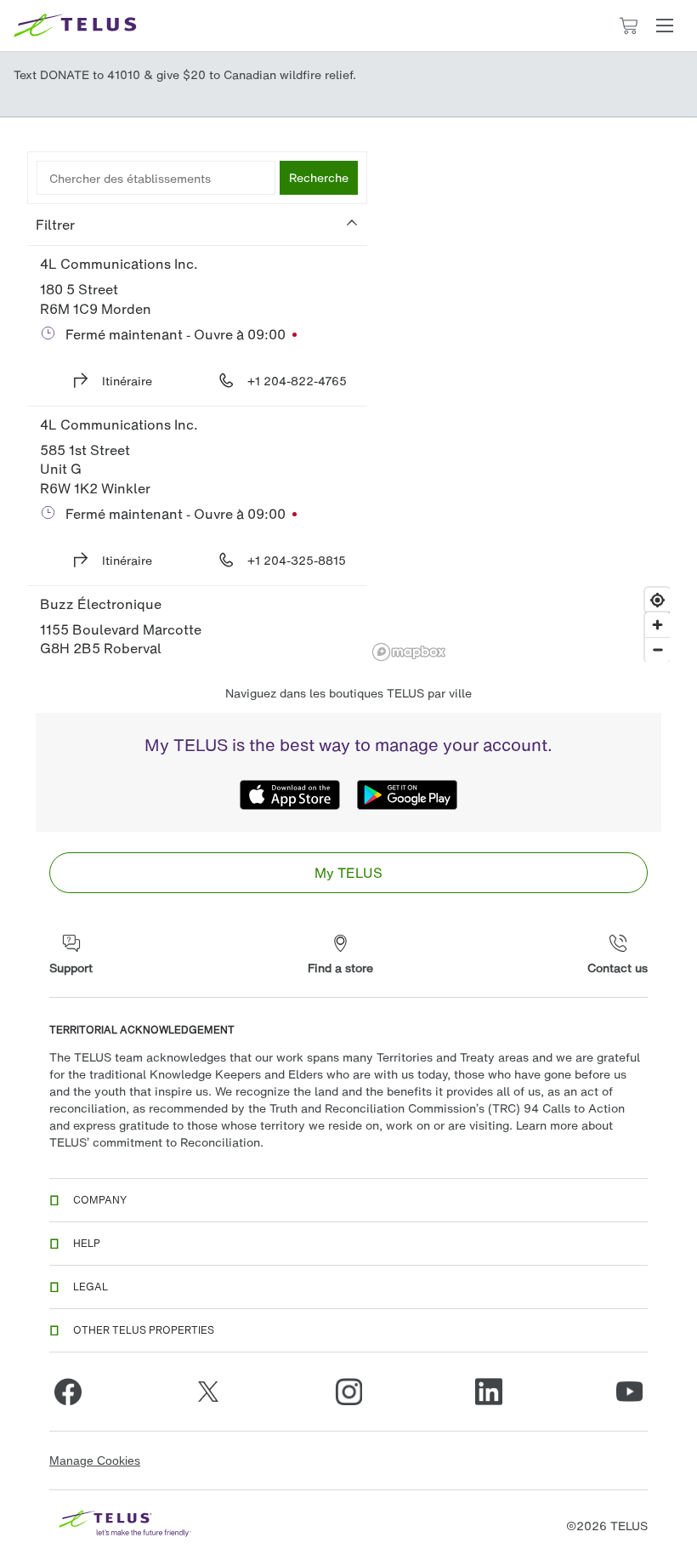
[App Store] (289, 794)
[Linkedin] (488, 1391)
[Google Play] (407, 794)
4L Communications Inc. (119, 263)
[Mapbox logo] (408, 652)
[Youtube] (629, 1391)
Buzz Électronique (101, 604)
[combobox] (156, 178)
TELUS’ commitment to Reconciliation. (156, 1142)
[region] (520, 406)
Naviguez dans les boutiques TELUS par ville (348, 693)
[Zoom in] (657, 624)
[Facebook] (68, 1391)
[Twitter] (208, 1391)
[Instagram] (348, 1391)
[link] (348, 873)
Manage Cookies (94, 1460)
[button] (664, 25)
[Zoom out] (657, 649)
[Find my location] (657, 600)
